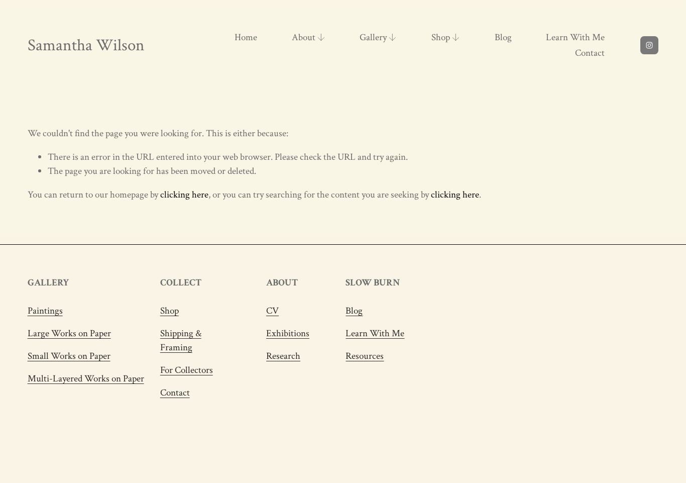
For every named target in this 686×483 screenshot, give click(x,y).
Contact (590, 53)
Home (246, 37)
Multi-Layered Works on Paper (86, 378)
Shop (169, 311)
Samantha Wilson (86, 45)
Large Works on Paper (69, 333)
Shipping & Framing (180, 340)
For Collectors (186, 370)
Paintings (45, 311)
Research (283, 356)
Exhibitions (287, 333)
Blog (503, 37)
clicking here (184, 194)
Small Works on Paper (69, 356)
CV (272, 311)
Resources (365, 356)
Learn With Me (575, 37)
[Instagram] (649, 45)
